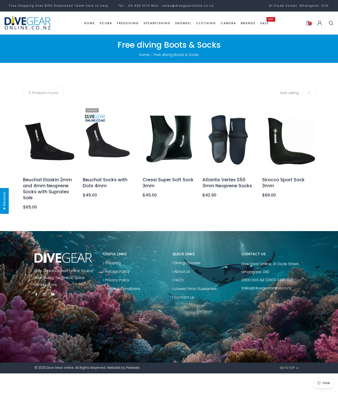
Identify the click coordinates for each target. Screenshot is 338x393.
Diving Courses (187, 263)
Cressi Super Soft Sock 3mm (168, 183)
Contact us (184, 297)
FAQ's (178, 280)
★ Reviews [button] (4, 201)
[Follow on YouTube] (53, 295)
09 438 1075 (139, 6)
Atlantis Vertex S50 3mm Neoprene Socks (227, 183)
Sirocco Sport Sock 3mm (283, 183)
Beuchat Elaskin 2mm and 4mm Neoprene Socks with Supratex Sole (47, 189)
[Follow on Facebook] (36, 295)
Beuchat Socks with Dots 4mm (105, 183)
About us (182, 271)
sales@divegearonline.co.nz (188, 6)
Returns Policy (117, 271)
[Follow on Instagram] (44, 295)
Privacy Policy (117, 280)
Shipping (113, 263)
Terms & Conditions (122, 288)
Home (144, 55)
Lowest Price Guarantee (195, 288)
